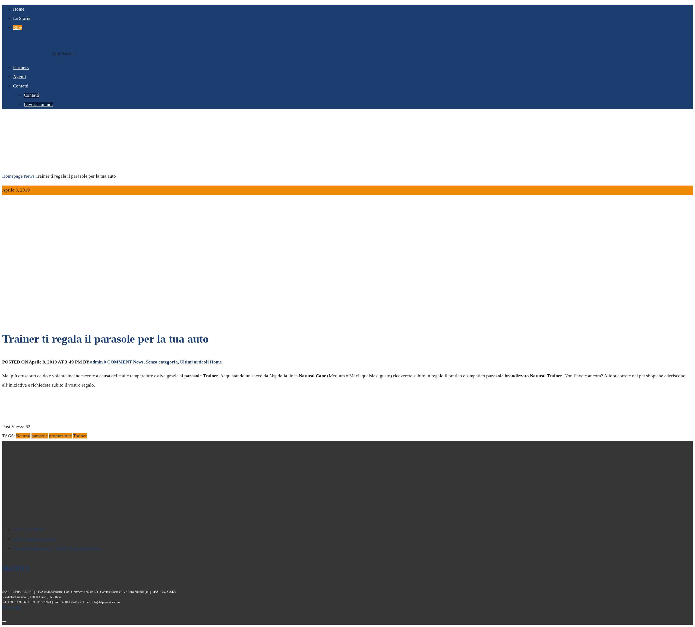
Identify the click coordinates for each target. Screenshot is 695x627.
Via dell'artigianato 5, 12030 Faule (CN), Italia (57, 548)
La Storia (21, 18)
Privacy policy (11, 607)
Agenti (19, 76)
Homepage (12, 176)
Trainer (80, 435)
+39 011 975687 (29, 529)
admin (96, 362)
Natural (23, 435)
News (29, 176)
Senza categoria (162, 362)
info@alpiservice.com (34, 539)
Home (18, 9)
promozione (60, 435)
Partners (21, 67)
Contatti (21, 86)
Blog (17, 27)
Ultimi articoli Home (201, 362)
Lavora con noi (38, 104)
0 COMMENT (118, 362)
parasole (39, 435)
